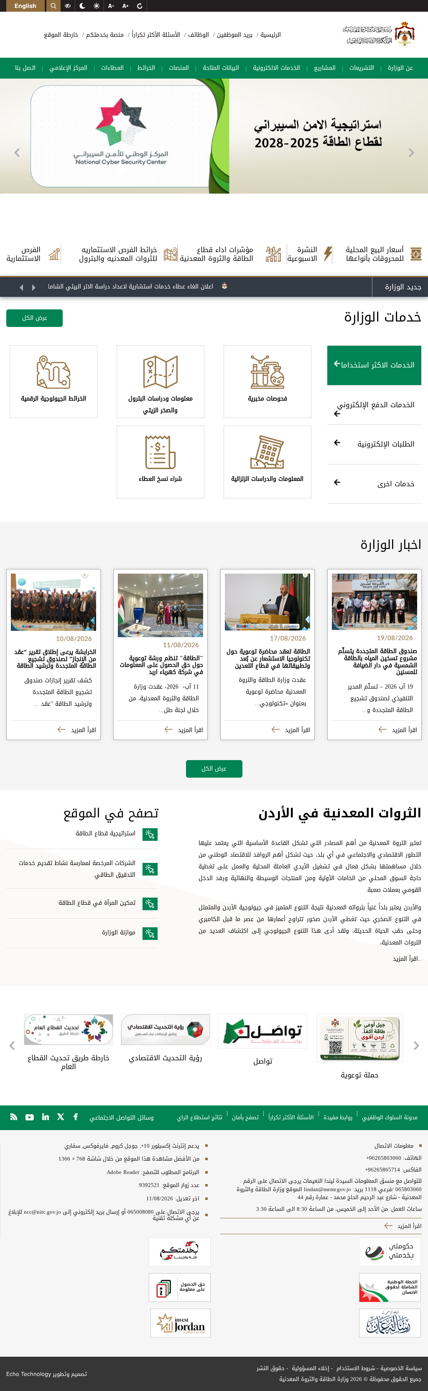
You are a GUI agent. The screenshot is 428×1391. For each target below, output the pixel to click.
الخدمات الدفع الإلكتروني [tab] (376, 404)
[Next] (411, 152)
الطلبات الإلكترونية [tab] (386, 444)
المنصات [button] (179, 68)
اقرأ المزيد (403, 730)
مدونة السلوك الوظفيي (390, 1117)
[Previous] (16, 152)
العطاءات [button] (112, 68)
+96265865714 (382, 1170)
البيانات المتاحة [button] (221, 68)
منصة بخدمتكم (104, 35)
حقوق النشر (271, 1368)
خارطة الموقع (61, 35)
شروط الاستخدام (355, 1368)
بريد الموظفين (233, 35)
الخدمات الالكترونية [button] (276, 68)
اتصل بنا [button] (25, 68)
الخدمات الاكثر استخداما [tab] (378, 365)
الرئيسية (269, 35)
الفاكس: (412, 1170)
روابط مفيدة (338, 1117)
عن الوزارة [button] (400, 68)
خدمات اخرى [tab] (396, 483)
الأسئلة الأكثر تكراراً (155, 35)
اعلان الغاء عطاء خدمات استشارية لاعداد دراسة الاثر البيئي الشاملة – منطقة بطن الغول (122, 286)
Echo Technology (28, 1374)
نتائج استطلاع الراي (199, 1117)
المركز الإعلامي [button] (68, 68)
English (25, 5)
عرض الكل (34, 318)
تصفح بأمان (245, 1117)
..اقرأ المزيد (407, 959)
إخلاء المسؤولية (309, 1368)
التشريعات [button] (361, 68)
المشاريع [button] (325, 68)
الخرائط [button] (146, 68)
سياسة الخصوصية (401, 1368)
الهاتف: (411, 1158)
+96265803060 (383, 1158)
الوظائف (197, 35)
